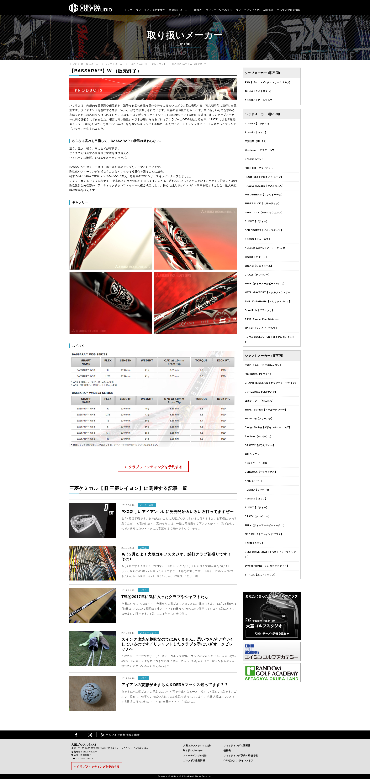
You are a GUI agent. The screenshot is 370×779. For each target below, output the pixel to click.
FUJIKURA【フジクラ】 (258, 374)
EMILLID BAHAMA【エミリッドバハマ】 (268, 301)
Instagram (90, 734)
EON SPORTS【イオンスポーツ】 (264, 230)
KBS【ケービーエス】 (257, 463)
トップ (128, 10)
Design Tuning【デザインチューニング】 (268, 427)
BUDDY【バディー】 (257, 221)
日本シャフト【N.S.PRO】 (260, 401)
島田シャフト (252, 454)
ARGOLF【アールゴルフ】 (260, 100)
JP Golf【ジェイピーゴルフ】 (261, 328)
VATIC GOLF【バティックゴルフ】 (264, 212)
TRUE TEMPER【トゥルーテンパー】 (266, 409)
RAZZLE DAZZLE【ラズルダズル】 (265, 185)
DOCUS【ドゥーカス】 (258, 239)
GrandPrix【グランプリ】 (259, 310)
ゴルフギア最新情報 (289, 10)
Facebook (76, 734)
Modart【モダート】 (256, 257)
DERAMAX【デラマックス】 (261, 472)
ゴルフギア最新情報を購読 (123, 734)
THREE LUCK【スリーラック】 (263, 203)
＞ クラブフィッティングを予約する (153, 467)
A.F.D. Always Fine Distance (262, 319)
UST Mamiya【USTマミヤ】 (261, 392)
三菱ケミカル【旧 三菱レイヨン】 (147, 64)
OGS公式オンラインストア (238, 760)
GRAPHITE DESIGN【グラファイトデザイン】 (271, 383)
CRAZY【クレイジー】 (258, 274)
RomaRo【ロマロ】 (256, 132)
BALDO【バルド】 (255, 159)
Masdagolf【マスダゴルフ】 (261, 150)
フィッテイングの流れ (195, 755)
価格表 (198, 10)
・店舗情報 (266, 10)
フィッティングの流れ (219, 10)
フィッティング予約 (254, 10)
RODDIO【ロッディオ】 (258, 123)
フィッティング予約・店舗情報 (241, 755)
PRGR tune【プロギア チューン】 (264, 177)
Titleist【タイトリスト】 (259, 91)
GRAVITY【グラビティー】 (260, 445)
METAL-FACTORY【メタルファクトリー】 (269, 292)
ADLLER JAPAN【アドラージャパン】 (267, 248)
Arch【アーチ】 (254, 481)
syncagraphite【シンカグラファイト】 (267, 566)
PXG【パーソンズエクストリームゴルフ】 (268, 82)
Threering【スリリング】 (259, 418)
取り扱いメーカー (179, 10)
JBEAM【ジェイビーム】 (259, 266)
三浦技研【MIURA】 (256, 141)
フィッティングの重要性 (150, 10)
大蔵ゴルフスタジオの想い (197, 745)
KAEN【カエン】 (254, 543)
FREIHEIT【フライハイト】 (260, 168)
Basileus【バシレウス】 (259, 436)
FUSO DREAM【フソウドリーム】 (264, 194)
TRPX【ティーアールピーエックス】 (265, 283)
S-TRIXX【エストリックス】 (261, 574)
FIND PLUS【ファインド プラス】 (264, 534)
